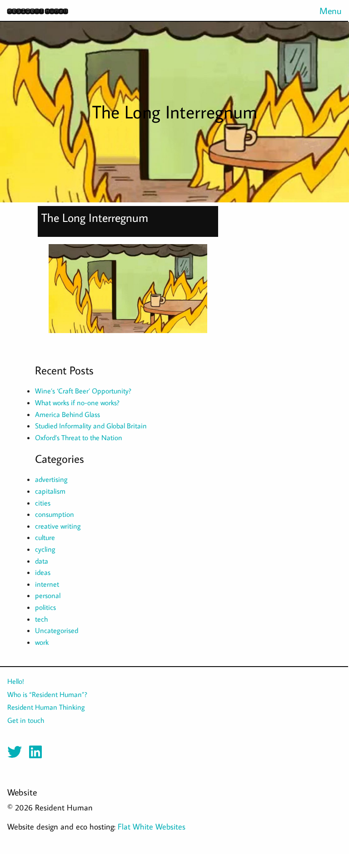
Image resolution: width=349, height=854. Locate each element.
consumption (54, 514)
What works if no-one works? (77, 402)
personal (47, 595)
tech (41, 618)
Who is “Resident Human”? (47, 694)
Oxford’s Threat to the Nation (78, 437)
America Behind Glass (67, 414)
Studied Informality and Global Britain (91, 425)
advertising (51, 479)
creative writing (58, 525)
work (42, 642)
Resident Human (37, 10)
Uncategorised (56, 630)
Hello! (15, 681)
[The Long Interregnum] (128, 292)
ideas (42, 572)
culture (45, 537)
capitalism (50, 491)
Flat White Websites (151, 826)
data (41, 560)
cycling (45, 549)
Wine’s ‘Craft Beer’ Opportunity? (83, 390)
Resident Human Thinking (46, 707)
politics (45, 607)
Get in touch (25, 720)
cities (42, 502)
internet (47, 584)
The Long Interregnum (94, 217)
